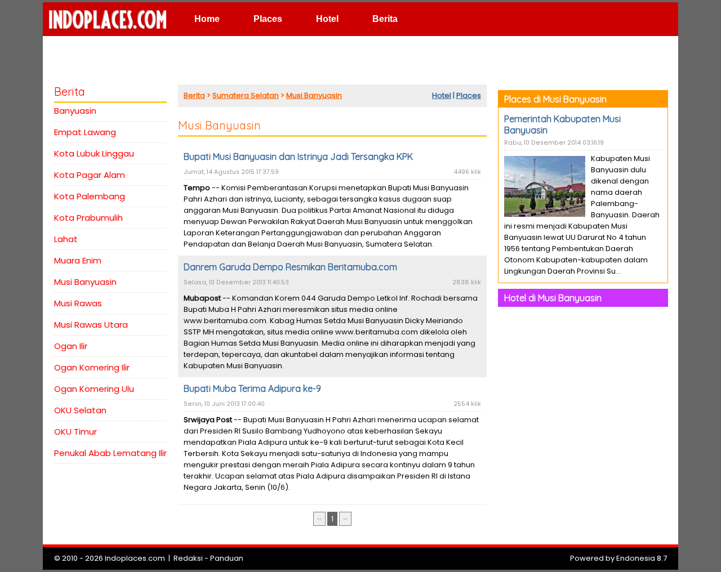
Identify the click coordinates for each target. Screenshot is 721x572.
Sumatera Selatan (245, 95)
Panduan (226, 558)
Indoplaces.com (135, 558)
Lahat (66, 239)
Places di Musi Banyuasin (555, 99)
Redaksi (188, 558)
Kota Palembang (89, 196)
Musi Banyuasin (85, 282)
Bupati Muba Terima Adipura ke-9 (252, 388)
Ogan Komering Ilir (92, 367)
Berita (385, 19)
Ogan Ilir (70, 346)
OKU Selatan (80, 410)
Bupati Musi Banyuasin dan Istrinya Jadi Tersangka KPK (298, 156)
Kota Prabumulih (88, 218)
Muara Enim (77, 260)
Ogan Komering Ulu (94, 389)
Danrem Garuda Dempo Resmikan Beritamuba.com (290, 266)
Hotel (327, 19)
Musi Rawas (78, 303)
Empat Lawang (85, 132)
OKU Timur (75, 431)
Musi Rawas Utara (91, 324)
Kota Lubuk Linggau (94, 153)
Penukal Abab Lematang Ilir (110, 453)
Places (267, 19)
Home (207, 19)
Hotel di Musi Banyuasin (553, 297)
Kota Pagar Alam (89, 175)
